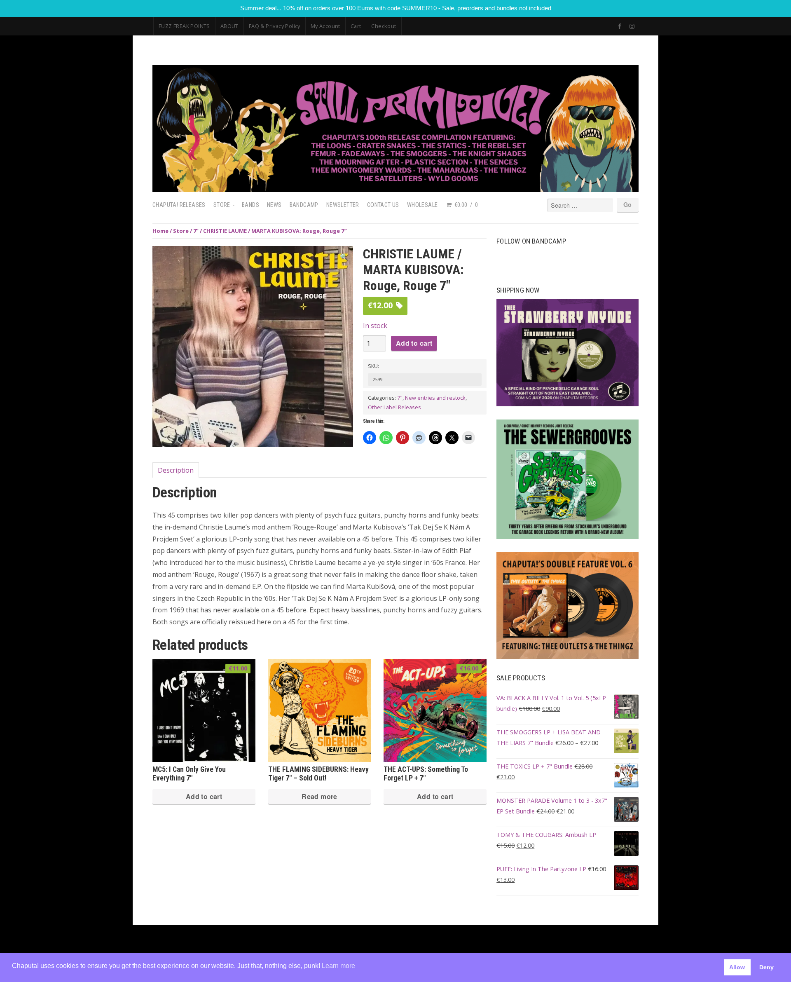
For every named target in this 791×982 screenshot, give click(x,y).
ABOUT (229, 26)
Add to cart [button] (204, 796)
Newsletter (342, 205)
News (274, 205)
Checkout (383, 26)
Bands (250, 205)
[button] (344, 257)
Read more (319, 796)
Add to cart (414, 343)
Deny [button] (766, 967)
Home (160, 230)
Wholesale (422, 205)
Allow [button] (737, 967)
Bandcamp (304, 205)
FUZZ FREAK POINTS (184, 26)
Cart (356, 26)
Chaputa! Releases (179, 205)
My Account (325, 26)
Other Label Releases (394, 407)
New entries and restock (435, 397)
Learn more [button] (338, 965)
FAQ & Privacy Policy (274, 26)
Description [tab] (176, 470)
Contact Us (383, 205)
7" (196, 230)
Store (221, 205)
